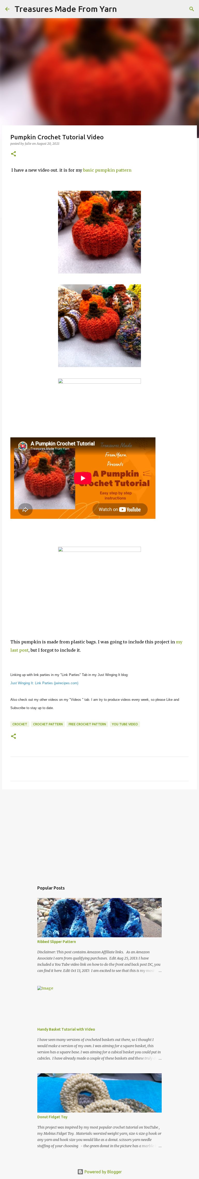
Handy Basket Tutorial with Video (66, 1029)
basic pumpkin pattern (107, 170)
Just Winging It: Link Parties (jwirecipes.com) (44, 683)
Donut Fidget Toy (52, 1117)
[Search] (124, 9)
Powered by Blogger (102, 1171)
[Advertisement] (99, 833)
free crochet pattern (87, 724)
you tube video (125, 724)
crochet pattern (48, 724)
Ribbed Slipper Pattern (56, 942)
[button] (13, 154)
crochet (19, 724)
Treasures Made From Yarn (66, 8)
